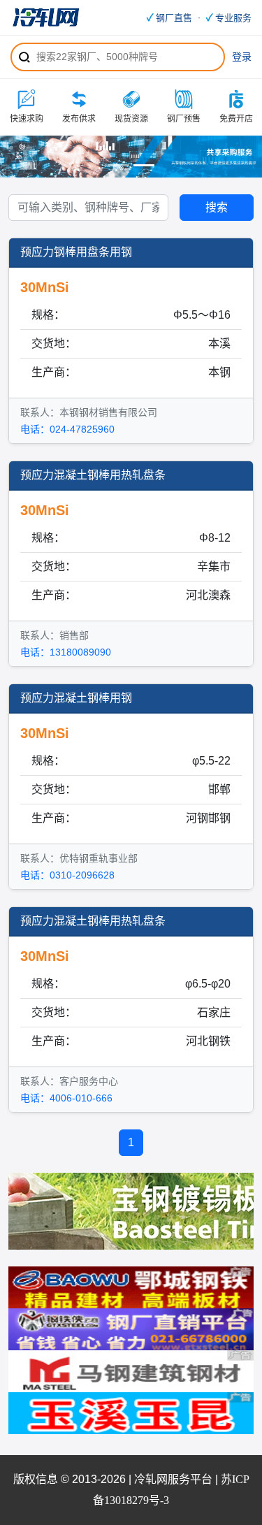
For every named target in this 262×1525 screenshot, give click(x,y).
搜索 (204, 56)
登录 (242, 56)
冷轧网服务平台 (173, 1479)
